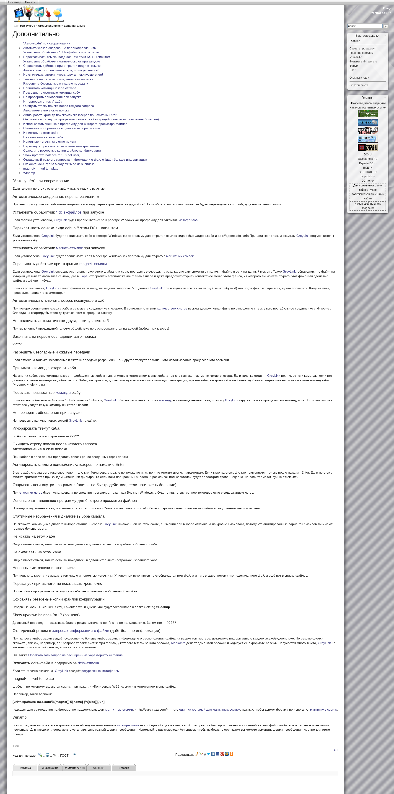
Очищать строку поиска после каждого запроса (58, 106)
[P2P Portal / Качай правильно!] (368, 116)
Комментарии (75, 768)
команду (165, 400)
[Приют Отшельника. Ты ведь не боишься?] (368, 150)
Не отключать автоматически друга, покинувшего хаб (63, 74)
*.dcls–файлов (69, 212)
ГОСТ (64, 755)
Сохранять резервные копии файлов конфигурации (62, 150)
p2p (16, 25)
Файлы (99, 768)
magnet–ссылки (93, 264)
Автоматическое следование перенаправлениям (59, 48)
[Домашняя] (32, 14)
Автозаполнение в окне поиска (46, 110)
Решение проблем (361, 52)
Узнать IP (356, 57)
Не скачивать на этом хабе (43, 137)
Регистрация (381, 13)
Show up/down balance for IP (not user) (51, 155)
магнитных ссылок (180, 256)
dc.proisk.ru (368, 176)
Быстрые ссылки (367, 35)
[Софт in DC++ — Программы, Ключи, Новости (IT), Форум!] (368, 124)
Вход (387, 8)
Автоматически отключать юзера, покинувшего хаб (61, 70)
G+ (336, 750)
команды (63, 392)
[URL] (74, 754)
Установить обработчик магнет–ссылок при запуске (61, 61)
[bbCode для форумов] (40, 755)
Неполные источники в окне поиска (49, 141)
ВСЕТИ (368, 167)
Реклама (25, 768)
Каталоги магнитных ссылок (368, 107)
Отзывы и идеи (359, 77)
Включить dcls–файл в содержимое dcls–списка (59, 164)
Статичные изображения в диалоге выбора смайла (61, 128)
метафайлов (188, 220)
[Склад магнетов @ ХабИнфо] (368, 141)
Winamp (29, 173)
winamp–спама (128, 725)
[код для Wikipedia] (55, 755)
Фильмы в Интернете (363, 61)
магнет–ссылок (69, 248)
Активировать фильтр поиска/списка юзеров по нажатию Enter (70, 115)
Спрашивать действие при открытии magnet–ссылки (62, 65)
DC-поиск (368, 180)
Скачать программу (362, 48)
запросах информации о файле (80, 631)
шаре (84, 276)
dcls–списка (88, 663)
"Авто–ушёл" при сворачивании (46, 43)
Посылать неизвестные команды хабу (51, 92)
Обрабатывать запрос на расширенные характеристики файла (75, 655)
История (124, 768)
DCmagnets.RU (368, 158)
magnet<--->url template (40, 168)
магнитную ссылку (323, 709)
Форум (354, 65)
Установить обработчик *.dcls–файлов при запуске (61, 52)
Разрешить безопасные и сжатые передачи (55, 83)
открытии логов (30, 492)
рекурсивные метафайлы (100, 671)
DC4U (368, 154)
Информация (50, 768)
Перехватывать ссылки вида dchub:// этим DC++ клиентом (66, 57)
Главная (355, 41)
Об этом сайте (359, 85)
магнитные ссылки (119, 709)
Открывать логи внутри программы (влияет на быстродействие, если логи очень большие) (91, 119)
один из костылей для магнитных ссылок (209, 709)
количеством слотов (172, 308)
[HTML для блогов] (47, 755)
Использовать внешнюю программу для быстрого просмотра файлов (75, 124)
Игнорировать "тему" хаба (42, 101)
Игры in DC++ (368, 163)
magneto (367, 208)
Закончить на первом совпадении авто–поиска (58, 79)
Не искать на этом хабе (40, 132)
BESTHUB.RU (368, 172)
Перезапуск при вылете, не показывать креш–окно (61, 146)
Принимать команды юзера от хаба (49, 88)
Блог (352, 70)
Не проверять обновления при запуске (52, 97)
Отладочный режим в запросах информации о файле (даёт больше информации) (85, 159)
